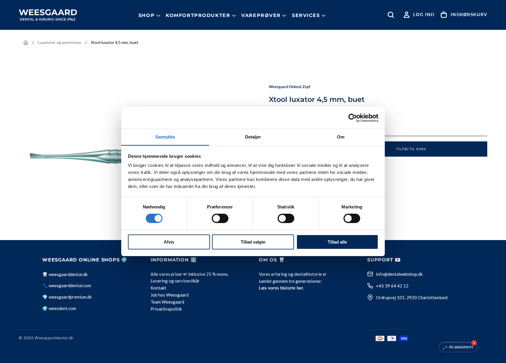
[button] (392, 15)
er (185, 274)
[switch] (220, 218)
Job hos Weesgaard (170, 295)
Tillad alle (337, 241)
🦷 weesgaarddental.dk (65, 274)
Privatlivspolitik (166, 309)
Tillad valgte (253, 241)
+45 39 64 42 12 (392, 285)
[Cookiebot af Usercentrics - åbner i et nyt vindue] (352, 117)
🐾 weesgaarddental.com (66, 285)
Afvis (169, 241)
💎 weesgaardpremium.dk (67, 296)
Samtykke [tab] (165, 136)
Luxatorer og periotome (59, 42)
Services (306, 15)
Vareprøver (261, 15)
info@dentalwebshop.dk (399, 274)
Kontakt (158, 288)
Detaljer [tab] (253, 136)
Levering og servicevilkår (175, 281)
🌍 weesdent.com (59, 308)
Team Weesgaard (167, 302)
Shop (147, 15)
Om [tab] (340, 136)
